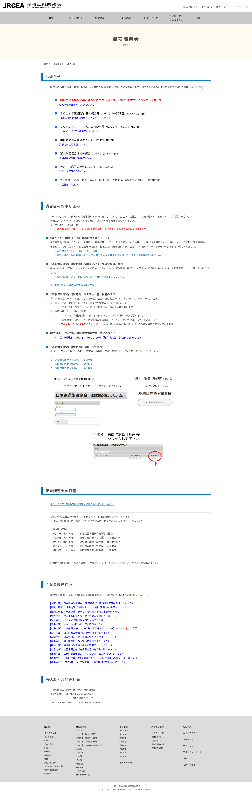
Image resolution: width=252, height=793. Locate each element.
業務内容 (47, 755)
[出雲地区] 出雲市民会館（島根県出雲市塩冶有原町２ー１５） (83, 649)
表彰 (46, 759)
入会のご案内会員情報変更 (176, 18)
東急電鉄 (79, 767)
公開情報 (47, 773)
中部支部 (122, 741)
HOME (50, 18)
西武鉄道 (79, 763)
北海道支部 (123, 730)
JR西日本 (79, 752)
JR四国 (79, 756)
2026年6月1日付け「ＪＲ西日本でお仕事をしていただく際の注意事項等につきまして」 (103, 229)
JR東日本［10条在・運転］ (87, 738)
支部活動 (126, 18)
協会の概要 (48, 737)
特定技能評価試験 (51, 770)
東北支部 (122, 734)
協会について (76, 18)
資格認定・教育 (50, 762)
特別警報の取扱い (66, 184)
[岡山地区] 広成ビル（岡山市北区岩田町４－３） (76, 624)
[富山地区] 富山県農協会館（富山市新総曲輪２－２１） (80, 641)
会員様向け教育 (157, 748)
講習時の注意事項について (71, 144)
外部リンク (188, 758)
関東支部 (122, 738)
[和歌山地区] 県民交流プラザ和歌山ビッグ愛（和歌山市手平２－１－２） (89, 607)
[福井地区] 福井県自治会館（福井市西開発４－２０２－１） (82, 645)
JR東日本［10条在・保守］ (87, 741)
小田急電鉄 (80, 771)
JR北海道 (79, 730)
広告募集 (187, 726)
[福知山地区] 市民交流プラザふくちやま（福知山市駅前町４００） (86, 611)
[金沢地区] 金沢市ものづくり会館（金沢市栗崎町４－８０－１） (85, 615)
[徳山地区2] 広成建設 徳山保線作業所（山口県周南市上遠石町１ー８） (88, 662)
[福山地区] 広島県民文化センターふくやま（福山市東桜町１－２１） (87, 653)
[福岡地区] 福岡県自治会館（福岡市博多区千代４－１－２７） (83, 637)
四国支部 (122, 752)
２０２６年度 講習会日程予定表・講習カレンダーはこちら (82, 504)
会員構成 (47, 751)
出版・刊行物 (151, 18)
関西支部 (122, 745)
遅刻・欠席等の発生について (73, 171)
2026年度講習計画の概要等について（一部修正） (83, 118)
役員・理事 (48, 744)
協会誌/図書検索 (157, 744)
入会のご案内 (157, 726)
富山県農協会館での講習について (76, 157)
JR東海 (79, 749)
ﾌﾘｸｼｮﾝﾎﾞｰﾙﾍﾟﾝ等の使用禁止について (76, 131)
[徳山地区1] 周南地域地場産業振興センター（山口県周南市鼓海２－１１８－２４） (95, 658)
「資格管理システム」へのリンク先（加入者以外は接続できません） (99, 337)
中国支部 (122, 749)
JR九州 (79, 760)
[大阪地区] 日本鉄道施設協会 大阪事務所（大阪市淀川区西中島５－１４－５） (92, 603)
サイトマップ (189, 745)
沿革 (46, 740)
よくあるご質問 (190, 733)
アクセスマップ (190, 739)
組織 (46, 748)
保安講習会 (101, 18)
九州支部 (122, 756)
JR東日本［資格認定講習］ (86, 734)
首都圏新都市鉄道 (83, 774)
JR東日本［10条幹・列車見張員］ (89, 745)
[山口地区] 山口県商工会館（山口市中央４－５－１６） (80, 632)
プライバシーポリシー (193, 752)
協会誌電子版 (156, 740)
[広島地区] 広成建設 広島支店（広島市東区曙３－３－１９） (83, 628)
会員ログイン (156, 737)
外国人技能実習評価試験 (54, 766)
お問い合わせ (207, 7)
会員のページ (220, 7)
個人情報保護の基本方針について (74, 104)
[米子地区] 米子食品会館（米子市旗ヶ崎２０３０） (78, 620)
